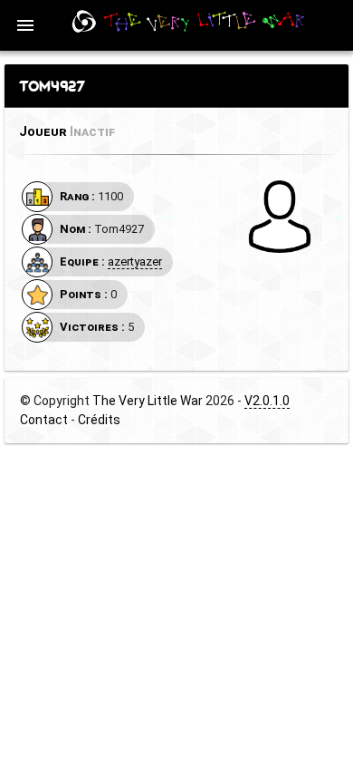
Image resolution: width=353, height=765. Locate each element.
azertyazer (135, 261)
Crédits (99, 419)
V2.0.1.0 (267, 400)
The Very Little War (147, 400)
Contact (44, 419)
